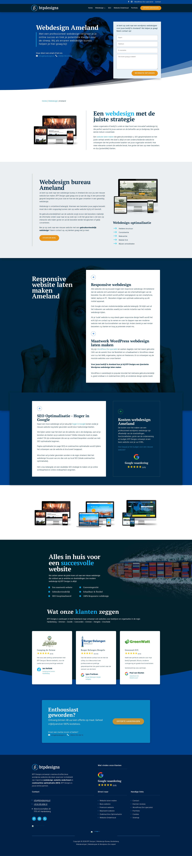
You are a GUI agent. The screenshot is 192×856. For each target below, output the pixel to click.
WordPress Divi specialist (143, 2)
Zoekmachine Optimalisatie (111, 814)
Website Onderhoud (108, 817)
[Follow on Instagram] (39, 819)
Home (44, 101)
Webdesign (52, 101)
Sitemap (136, 817)
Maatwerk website (107, 810)
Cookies (136, 814)
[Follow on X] (45, 819)
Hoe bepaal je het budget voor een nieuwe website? (135, 448)
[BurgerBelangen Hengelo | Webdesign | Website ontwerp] (139, 527)
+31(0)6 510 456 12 (65, 56)
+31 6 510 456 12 (40, 804)
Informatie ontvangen (145, 73)
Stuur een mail (49, 238)
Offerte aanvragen (128, 721)
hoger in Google (78, 424)
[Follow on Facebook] (34, 819)
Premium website (107, 807)
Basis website (105, 804)
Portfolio (136, 810)
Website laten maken (108, 800)
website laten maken (105, 136)
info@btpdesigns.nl (47, 56)
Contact (158, 2)
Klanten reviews (139, 804)
